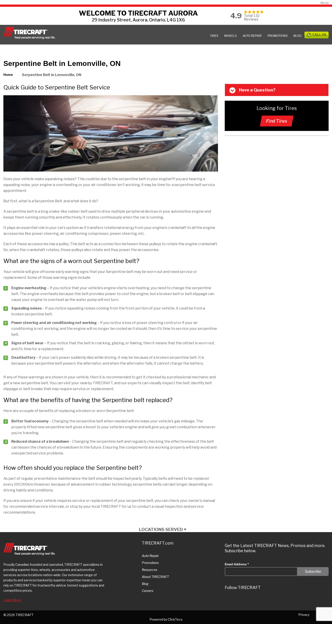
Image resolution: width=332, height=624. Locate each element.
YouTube (282, 600)
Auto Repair (150, 556)
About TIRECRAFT (155, 577)
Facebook (269, 600)
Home (8, 75)
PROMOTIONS (277, 35)
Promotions (150, 563)
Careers (147, 591)
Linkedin (255, 600)
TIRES (214, 35)
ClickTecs (175, 619)
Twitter (228, 600)
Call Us (319, 35)
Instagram (241, 600)
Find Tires (277, 121)
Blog (297, 35)
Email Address (237, 564)
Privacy (303, 615)
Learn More (12, 600)
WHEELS (230, 35)
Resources (149, 570)
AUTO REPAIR (252, 35)
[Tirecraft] (29, 33)
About (324, 3)
